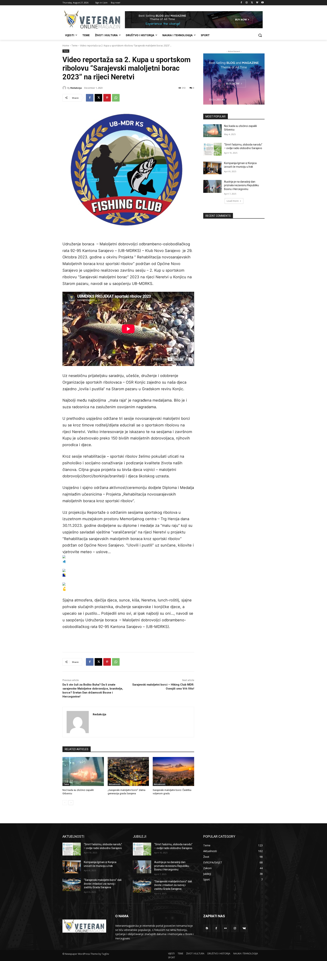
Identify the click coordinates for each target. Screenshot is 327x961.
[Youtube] (262, 3)
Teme (75, 45)
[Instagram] (246, 3)
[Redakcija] (64, 88)
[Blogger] (207, 928)
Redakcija (76, 87)
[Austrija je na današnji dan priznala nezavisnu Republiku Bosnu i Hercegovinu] (212, 186)
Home (65, 45)
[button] (260, 35)
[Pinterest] (107, 98)
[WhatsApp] (116, 98)
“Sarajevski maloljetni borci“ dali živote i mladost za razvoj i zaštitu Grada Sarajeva (102, 883)
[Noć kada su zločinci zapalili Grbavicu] (83, 771)
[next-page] (71, 802)
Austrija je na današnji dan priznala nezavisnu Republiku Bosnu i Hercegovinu (241, 185)
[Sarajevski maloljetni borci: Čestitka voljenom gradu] (173, 771)
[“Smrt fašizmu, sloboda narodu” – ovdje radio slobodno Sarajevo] (212, 149)
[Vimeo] (257, 3)
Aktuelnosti (114, 784)
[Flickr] (225, 928)
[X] (252, 3)
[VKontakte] (244, 928)
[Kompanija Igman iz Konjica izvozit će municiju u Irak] (212, 167)
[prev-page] (64, 802)
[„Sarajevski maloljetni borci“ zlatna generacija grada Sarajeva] (128, 771)
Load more (233, 201)
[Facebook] (241, 3)
